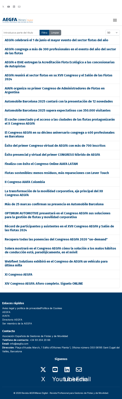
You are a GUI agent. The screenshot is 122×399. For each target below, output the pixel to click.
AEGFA (6, 312)
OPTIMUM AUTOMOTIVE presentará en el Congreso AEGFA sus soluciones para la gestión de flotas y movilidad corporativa (57, 215)
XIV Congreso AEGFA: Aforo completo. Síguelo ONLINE (44, 284)
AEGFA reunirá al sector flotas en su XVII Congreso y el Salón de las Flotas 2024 (58, 77)
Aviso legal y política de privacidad (21, 308)
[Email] (79, 368)
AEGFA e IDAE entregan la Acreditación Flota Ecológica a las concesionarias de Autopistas (60, 64)
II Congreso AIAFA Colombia (25, 182)
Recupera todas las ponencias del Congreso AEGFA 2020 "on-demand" (56, 239)
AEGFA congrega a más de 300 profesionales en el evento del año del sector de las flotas (60, 51)
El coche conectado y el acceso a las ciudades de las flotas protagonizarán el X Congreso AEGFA (60, 121)
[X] (43, 368)
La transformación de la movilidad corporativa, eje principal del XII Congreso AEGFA (54, 193)
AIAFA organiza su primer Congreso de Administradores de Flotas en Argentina (55, 90)
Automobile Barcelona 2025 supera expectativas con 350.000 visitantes (58, 110)
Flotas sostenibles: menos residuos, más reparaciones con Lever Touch (57, 173)
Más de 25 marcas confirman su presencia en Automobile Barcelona (54, 204)
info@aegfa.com (19, 343)
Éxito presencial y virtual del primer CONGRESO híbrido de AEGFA (52, 155)
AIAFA (6, 315)
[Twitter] (3, 6)
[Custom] (19, 6)
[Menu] (115, 20)
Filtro (44, 32)
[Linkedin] (14, 6)
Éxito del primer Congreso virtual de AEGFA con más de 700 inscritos (55, 146)
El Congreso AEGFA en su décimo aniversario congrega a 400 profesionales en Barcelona (60, 134)
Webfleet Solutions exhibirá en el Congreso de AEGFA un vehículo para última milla (56, 263)
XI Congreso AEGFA (18, 274)
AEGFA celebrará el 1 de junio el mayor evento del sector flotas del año (56, 40)
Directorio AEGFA (12, 319)
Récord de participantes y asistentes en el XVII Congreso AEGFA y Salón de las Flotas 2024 (59, 228)
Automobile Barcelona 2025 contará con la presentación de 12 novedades (59, 101)
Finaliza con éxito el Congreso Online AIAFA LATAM (41, 164)
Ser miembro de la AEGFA (17, 323)
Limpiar (55, 32)
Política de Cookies (51, 308)
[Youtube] (8, 6)
